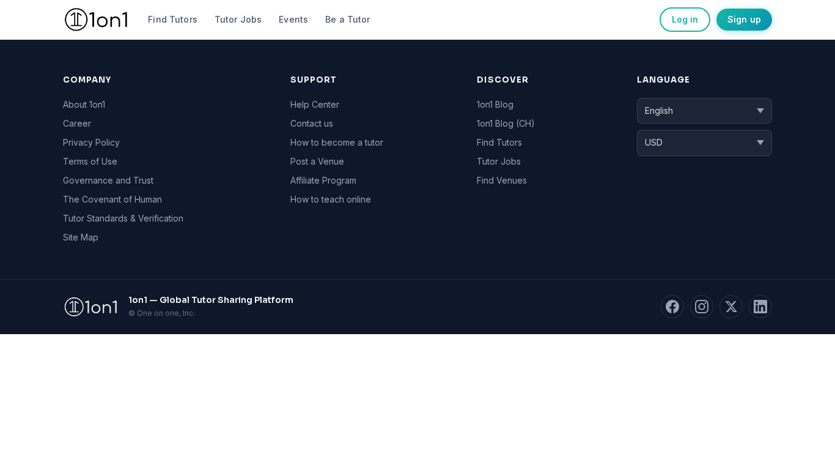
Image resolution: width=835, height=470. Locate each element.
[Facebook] (672, 306)
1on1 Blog (495, 104)
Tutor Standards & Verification (123, 218)
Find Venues (502, 180)
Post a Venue (317, 161)
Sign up (744, 19)
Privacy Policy (91, 142)
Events (293, 19)
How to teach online (330, 199)
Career (77, 123)
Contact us (311, 123)
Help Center (314, 104)
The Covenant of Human (112, 199)
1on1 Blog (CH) (506, 123)
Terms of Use (90, 161)
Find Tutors (172, 19)
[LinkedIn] (760, 306)
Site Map (80, 237)
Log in (685, 19)
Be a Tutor (347, 19)
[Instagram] (701, 306)
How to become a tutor (336, 142)
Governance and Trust (108, 180)
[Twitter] (731, 306)
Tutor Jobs (238, 19)
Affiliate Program (323, 180)
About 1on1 (84, 104)
